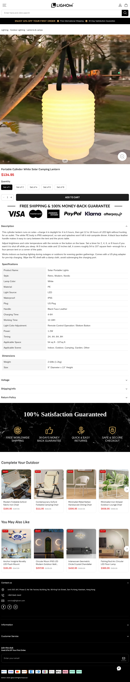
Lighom (12, 678)
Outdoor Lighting (17, 30)
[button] (4, 5)
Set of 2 (20, 187)
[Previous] (3, 489)
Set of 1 (6, 187)
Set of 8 (60, 187)
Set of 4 (33, 187)
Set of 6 (47, 187)
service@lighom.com (16, 601)
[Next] (127, 489)
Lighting (4, 30)
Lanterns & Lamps (35, 30)
